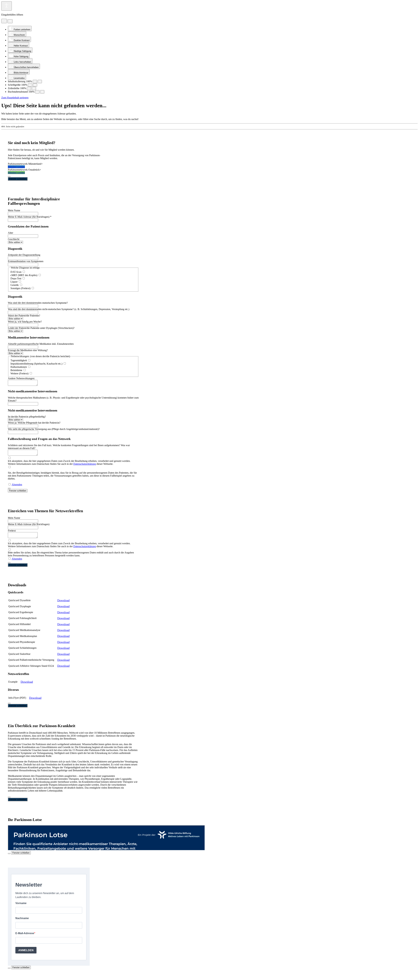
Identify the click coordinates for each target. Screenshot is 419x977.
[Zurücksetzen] (4, 21)
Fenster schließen (17, 179)
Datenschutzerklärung (84, 463)
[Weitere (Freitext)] (30, 373)
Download (63, 600)
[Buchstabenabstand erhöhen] (42, 92)
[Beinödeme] (24, 370)
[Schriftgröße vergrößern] (35, 85)
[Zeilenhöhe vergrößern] (34, 88)
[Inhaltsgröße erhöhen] (40, 81)
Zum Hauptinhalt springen (14, 97)
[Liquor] (19, 281)
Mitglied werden (16, 166)
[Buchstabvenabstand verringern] (37, 92)
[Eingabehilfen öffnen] (6, 6)
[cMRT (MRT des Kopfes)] (39, 275)
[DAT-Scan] (23, 271)
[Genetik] (21, 285)
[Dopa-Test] (23, 278)
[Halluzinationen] (29, 367)
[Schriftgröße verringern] (30, 85)
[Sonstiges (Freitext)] (32, 288)
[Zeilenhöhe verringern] (29, 88)
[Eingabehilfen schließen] (10, 21)
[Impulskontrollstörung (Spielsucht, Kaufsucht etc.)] (64, 363)
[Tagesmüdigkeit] (29, 360)
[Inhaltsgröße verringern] (35, 81)
